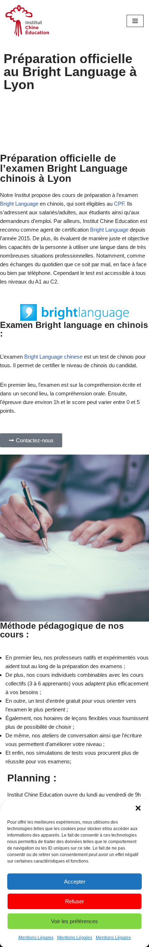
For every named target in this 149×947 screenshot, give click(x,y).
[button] (138, 808)
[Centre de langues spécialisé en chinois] (27, 20)
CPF (119, 204)
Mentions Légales (36, 937)
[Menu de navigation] (135, 21)
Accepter (74, 881)
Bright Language (19, 204)
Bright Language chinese (53, 357)
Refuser (74, 901)
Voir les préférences (74, 921)
